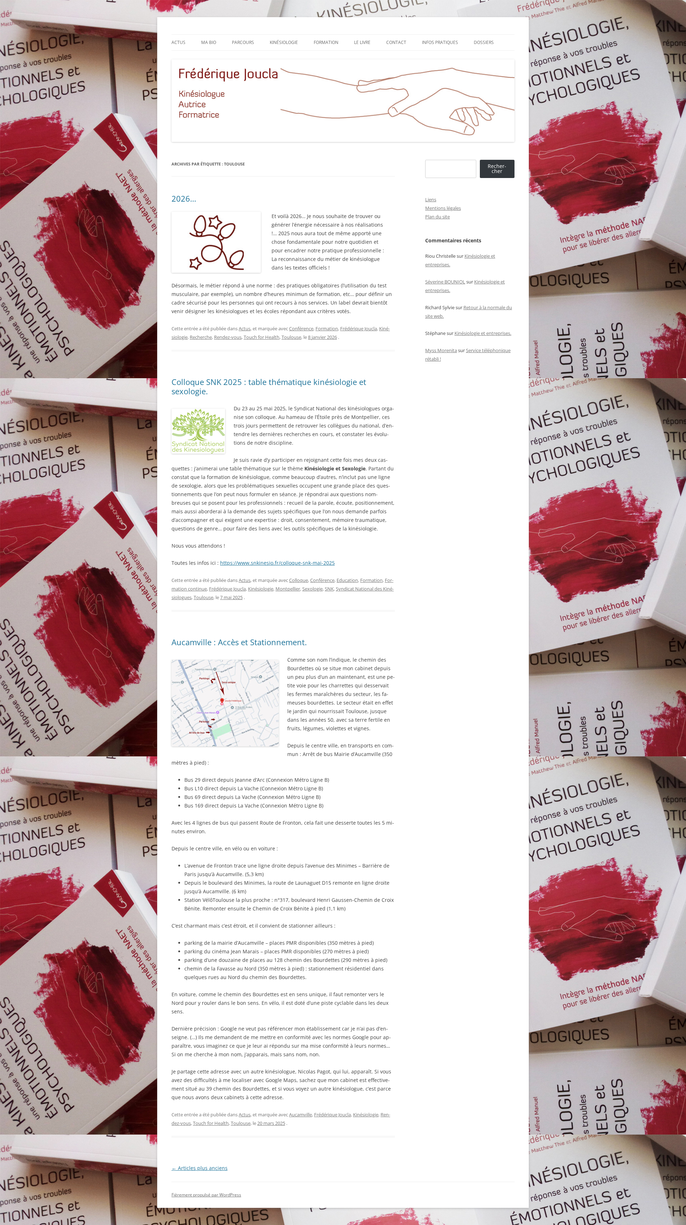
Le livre (362, 42)
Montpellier (287, 589)
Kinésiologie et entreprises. (482, 333)
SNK (329, 589)
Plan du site (437, 216)
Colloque (298, 580)
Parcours (243, 42)
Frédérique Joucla (358, 328)
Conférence (301, 328)
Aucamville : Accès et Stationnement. (239, 642)
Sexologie (312, 589)
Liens (430, 199)
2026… (184, 198)
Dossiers (484, 42)
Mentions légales (443, 208)
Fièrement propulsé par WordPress (206, 1195)
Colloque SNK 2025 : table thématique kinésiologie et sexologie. (269, 386)
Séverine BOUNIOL (445, 281)
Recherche (201, 337)
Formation (326, 42)
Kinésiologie (284, 42)
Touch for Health (261, 337)
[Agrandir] (269, 669)
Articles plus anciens (200, 1168)
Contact (396, 42)
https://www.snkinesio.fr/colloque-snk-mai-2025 (277, 562)
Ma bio (208, 42)
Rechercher (497, 168)
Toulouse (291, 337)
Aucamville (300, 1114)
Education (347, 580)
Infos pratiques (440, 42)
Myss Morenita (441, 350)
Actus (178, 42)
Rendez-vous (228, 337)
